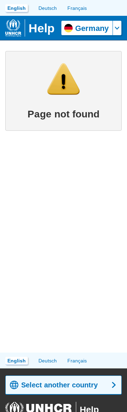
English (16, 8)
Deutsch (47, 8)
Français (77, 8)
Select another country (59, 385)
